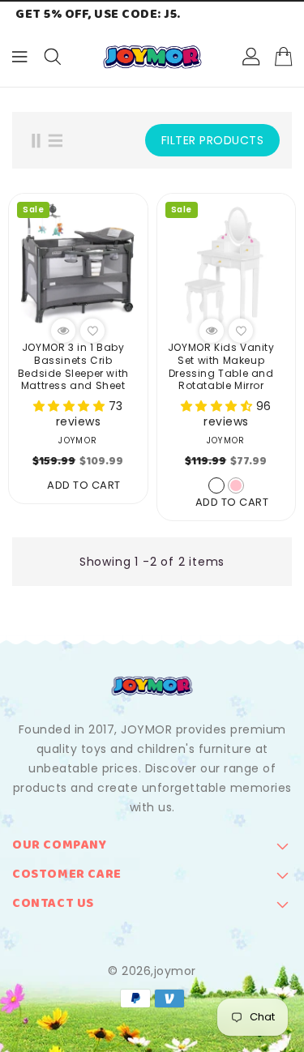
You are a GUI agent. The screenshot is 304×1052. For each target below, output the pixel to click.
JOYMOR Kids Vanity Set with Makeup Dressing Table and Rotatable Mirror (221, 366)
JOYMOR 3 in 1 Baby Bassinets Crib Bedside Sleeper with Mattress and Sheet (73, 366)
